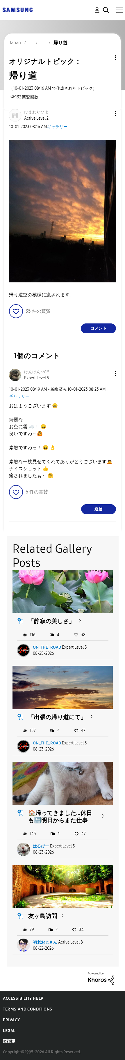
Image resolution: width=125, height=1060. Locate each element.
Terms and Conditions (27, 1009)
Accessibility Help (23, 998)
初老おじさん (45, 942)
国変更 (9, 1041)
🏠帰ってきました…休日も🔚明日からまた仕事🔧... (60, 820)
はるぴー (41, 846)
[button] (105, 113)
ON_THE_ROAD (47, 647)
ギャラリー (57, 126)
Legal (9, 1030)
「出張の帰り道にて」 (57, 717)
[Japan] (17, 9)
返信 (98, 509)
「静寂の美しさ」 (51, 620)
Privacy (11, 1019)
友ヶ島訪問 (42, 915)
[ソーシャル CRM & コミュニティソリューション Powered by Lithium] (101, 978)
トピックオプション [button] (105, 57)
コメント (98, 328)
